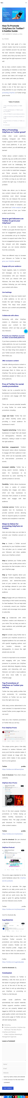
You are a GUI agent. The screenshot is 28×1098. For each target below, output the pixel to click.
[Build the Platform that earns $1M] (26, 331)
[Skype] (21, 1097)
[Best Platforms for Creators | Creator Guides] (2, 3)
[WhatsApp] (18, 1097)
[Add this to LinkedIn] (10, 1097)
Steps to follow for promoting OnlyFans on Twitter (13, 117)
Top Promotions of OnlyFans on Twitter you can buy (14, 121)
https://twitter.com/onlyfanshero (12, 834)
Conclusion (6, 125)
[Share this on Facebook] (5, 1097)
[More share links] (26, 1097)
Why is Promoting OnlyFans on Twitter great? (12, 106)
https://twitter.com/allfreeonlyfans (13, 769)
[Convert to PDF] (16, 1097)
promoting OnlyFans (8, 92)
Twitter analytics (16, 207)
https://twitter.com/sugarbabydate (13, 962)
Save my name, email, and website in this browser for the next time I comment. (14, 1079)
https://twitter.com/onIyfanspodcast (13, 909)
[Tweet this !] (8, 1097)
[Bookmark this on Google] (24, 1097)
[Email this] (13, 1097)
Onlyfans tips (21, 1027)
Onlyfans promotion (10, 1027)
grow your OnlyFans (8, 261)
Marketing (7, 1025)
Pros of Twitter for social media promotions (14, 114)
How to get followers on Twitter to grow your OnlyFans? (13, 110)
